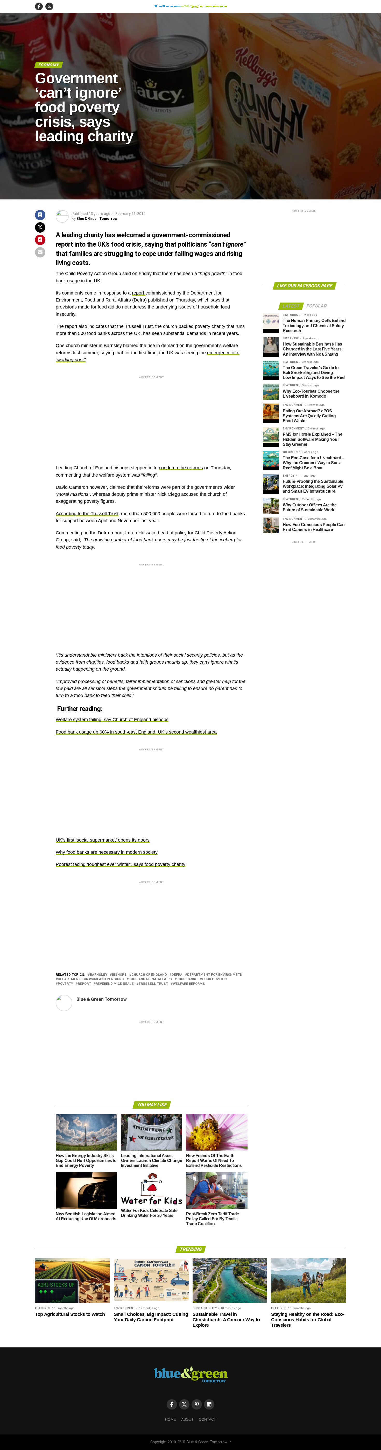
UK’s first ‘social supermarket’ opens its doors (103, 840)
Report (84, 984)
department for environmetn (214, 975)
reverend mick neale (115, 984)
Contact (207, 1419)
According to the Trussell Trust (87, 513)
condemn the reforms (181, 467)
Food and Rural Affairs (150, 979)
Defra (177, 975)
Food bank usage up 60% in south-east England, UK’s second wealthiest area (136, 732)
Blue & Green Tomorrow (96, 219)
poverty (65, 984)
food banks (187, 979)
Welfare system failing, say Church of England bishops (112, 719)
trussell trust (153, 984)
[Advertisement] (152, 416)
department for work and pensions (91, 979)
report (138, 293)
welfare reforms (189, 984)
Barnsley (98, 975)
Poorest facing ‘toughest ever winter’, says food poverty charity (120, 864)
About (187, 1419)
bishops (119, 975)
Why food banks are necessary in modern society (107, 852)
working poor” (71, 359)
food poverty (214, 979)
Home (170, 1419)
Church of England (149, 975)
